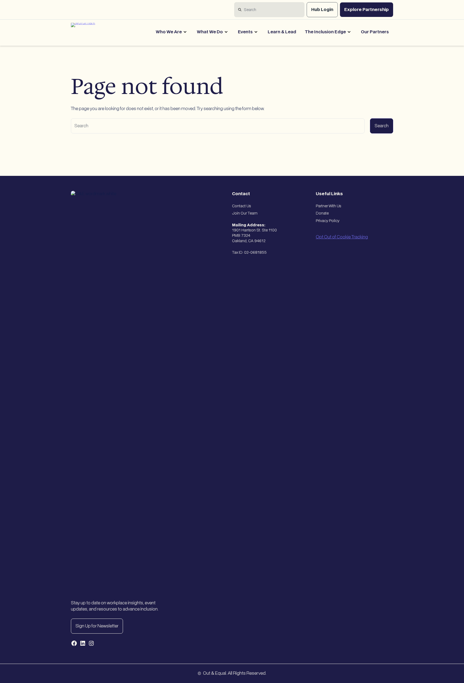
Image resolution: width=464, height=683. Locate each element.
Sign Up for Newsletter (96, 626)
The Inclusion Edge (325, 32)
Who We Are (169, 32)
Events (245, 32)
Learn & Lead (282, 32)
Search (382, 126)
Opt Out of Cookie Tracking (342, 237)
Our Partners (375, 32)
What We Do (210, 32)
